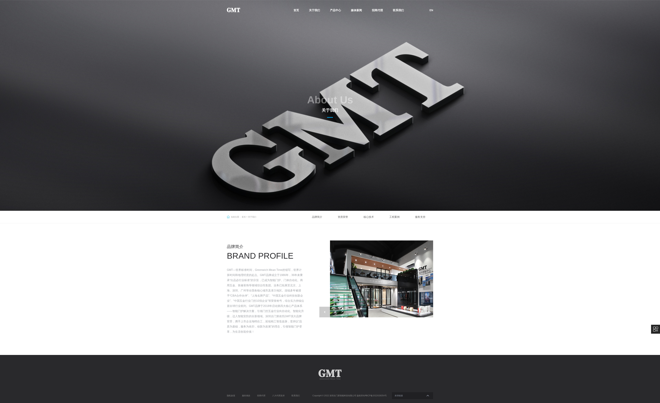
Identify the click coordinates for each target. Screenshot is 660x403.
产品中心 (335, 10)
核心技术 (369, 216)
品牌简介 (317, 216)
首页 (296, 10)
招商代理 (377, 10)
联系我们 (398, 10)
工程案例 (394, 216)
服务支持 (420, 216)
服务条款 (246, 395)
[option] (381, 278)
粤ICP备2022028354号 (376, 395)
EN (431, 10)
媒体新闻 (356, 10)
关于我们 (314, 10)
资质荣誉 (343, 216)
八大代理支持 (278, 395)
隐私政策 (231, 395)
